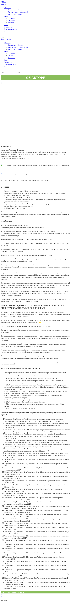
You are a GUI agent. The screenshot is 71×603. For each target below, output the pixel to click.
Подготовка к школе (15, 49)
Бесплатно (8, 62)
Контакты (11, 58)
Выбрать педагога (10, 64)
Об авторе (11, 56)
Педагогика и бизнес (15, 45)
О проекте (11, 53)
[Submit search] (19, 72)
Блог (6, 60)
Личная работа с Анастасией (18, 47)
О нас (6, 51)
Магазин (7, 43)
